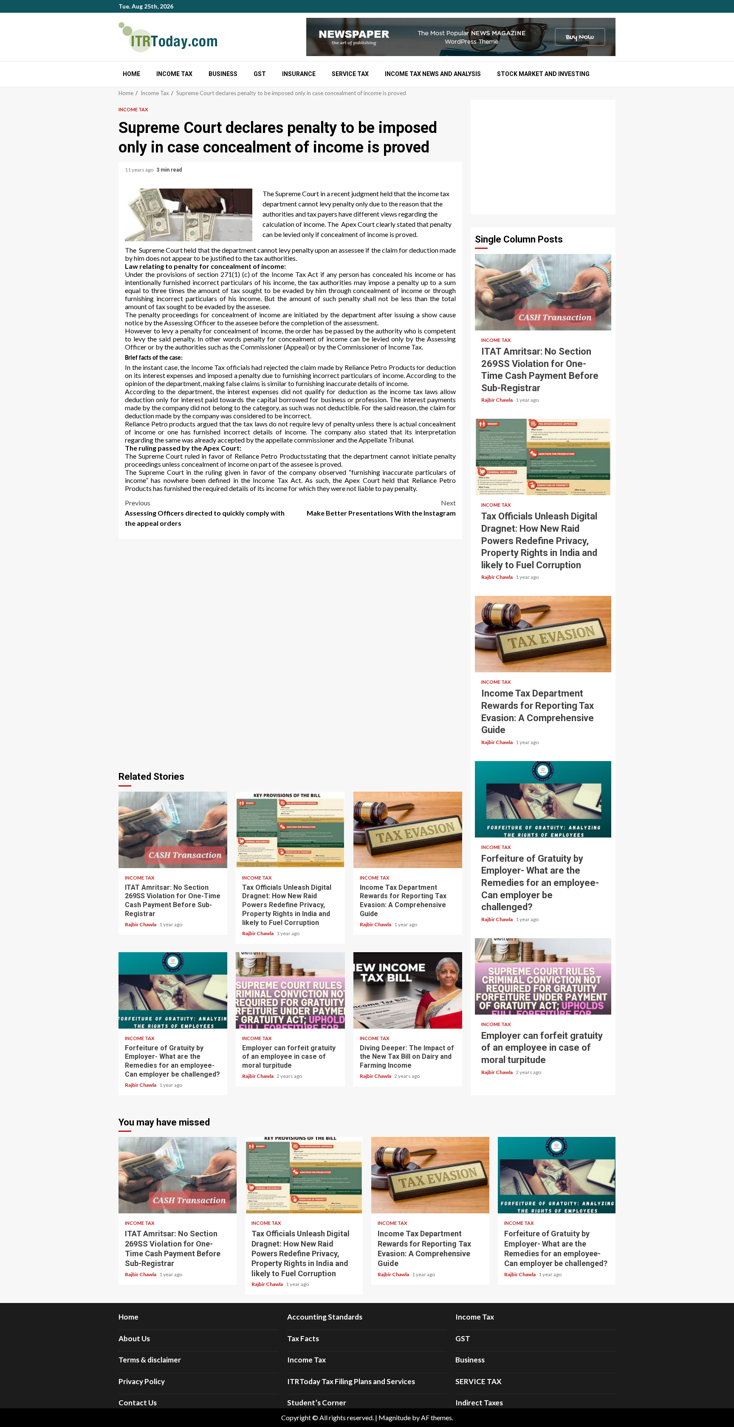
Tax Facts (303, 1338)
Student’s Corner (316, 1402)
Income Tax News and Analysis (433, 74)
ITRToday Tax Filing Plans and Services (351, 1381)
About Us (134, 1338)
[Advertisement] (543, 157)
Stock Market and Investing (543, 74)
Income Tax (174, 74)
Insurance (299, 74)
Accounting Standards (324, 1316)
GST (260, 74)
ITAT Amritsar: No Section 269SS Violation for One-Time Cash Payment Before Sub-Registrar (173, 830)
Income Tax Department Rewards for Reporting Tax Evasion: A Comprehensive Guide (407, 830)
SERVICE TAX (350, 74)
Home (131, 74)
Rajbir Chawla (141, 924)
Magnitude (394, 1417)
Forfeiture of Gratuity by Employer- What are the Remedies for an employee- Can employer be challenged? (173, 990)
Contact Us (138, 1402)
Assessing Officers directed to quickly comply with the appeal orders (205, 513)
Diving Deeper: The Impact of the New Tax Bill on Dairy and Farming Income (407, 990)
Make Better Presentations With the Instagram (381, 508)
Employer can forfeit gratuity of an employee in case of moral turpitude (290, 990)
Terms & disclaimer (150, 1359)
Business (223, 74)
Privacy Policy (142, 1381)
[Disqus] (290, 653)
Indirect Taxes (479, 1402)
